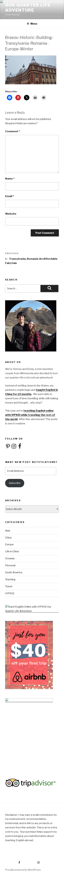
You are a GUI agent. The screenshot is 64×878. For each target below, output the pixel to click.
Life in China (12, 551)
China (8, 537)
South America (13, 572)
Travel (8, 586)
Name (10, 178)
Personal (10, 565)
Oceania (10, 558)
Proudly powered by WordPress (23, 869)
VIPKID (9, 593)
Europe (9, 544)
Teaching (10, 579)
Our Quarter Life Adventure (28, 8)
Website (10, 213)
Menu (33, 23)
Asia (7, 530)
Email (9, 196)
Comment (12, 131)
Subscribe (14, 483)
